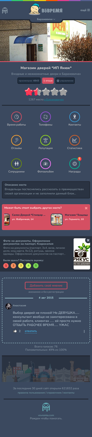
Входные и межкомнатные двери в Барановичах (46, 73)
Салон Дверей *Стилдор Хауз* (29, 215)
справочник (54, 392)
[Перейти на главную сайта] (4, 11)
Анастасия (19, 305)
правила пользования (31, 392)
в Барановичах (54, 99)
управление (66, 80)
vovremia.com (46, 415)
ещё (83, 10)
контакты (68, 392)
